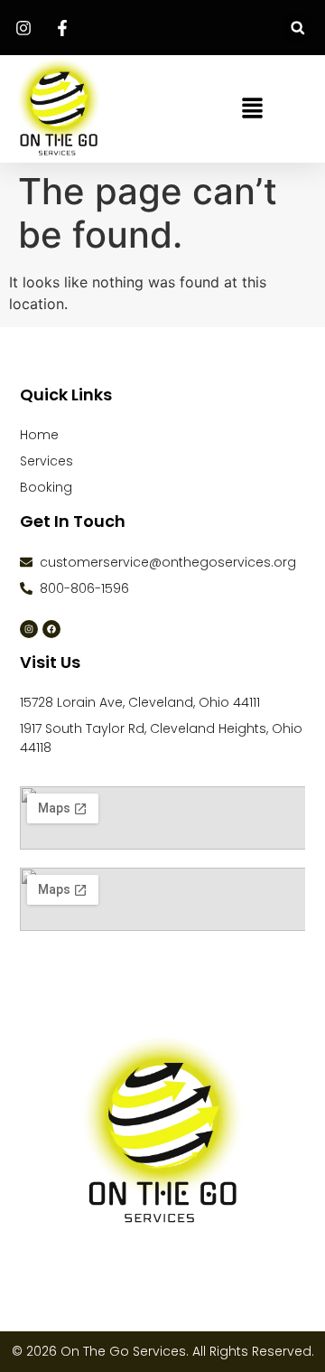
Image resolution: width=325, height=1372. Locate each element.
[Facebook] (51, 629)
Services (46, 461)
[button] (297, 28)
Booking (46, 487)
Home (39, 435)
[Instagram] (29, 629)
